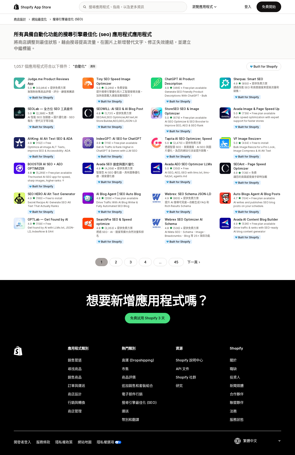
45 (176, 262)
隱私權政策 (64, 442)
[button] (45, 89)
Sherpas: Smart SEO (248, 79)
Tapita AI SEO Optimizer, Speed (188, 138)
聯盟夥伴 (237, 402)
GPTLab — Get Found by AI (48, 219)
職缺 (233, 369)
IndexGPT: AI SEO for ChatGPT (118, 138)
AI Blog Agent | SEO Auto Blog (118, 194)
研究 (179, 385)
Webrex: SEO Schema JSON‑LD (188, 194)
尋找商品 (75, 369)
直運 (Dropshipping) (138, 360)
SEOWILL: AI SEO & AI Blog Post (119, 109)
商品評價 (129, 377)
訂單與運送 (76, 385)
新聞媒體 (237, 385)
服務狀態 (237, 419)
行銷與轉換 (76, 402)
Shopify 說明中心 (189, 360)
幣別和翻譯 (130, 419)
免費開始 (269, 7)
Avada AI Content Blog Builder (255, 219)
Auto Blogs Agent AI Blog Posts (256, 194)
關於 (233, 360)
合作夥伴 (237, 394)
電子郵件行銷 (132, 394)
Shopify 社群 (186, 377)
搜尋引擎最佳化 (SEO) (139, 402)
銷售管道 (75, 360)
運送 (125, 411)
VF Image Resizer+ (247, 138)
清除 (92, 66)
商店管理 (75, 411)
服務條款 (43, 442)
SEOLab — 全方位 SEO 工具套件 (50, 109)
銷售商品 (75, 377)
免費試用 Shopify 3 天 (147, 318)
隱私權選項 (105, 442)
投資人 (235, 377)
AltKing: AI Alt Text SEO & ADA (50, 138)
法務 (233, 411)
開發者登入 (22, 442)
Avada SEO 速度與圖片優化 (115, 164)
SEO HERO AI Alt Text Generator (51, 194)
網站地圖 (85, 442)
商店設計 (75, 394)
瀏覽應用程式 (202, 7)
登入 (247, 7)
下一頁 (192, 262)
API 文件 (182, 369)
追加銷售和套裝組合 (137, 385)
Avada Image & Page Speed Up (256, 109)
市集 (125, 369)
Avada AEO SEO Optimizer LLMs (188, 164)
